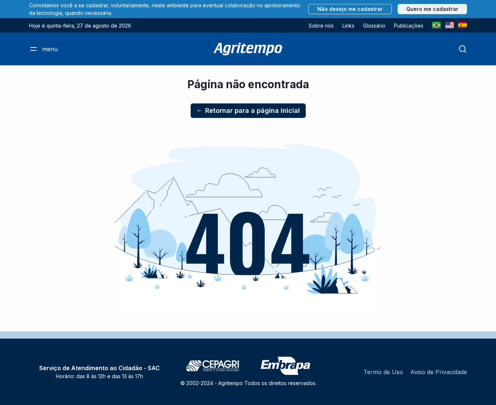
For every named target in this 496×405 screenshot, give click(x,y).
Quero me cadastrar (432, 9)
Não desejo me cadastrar (350, 9)
